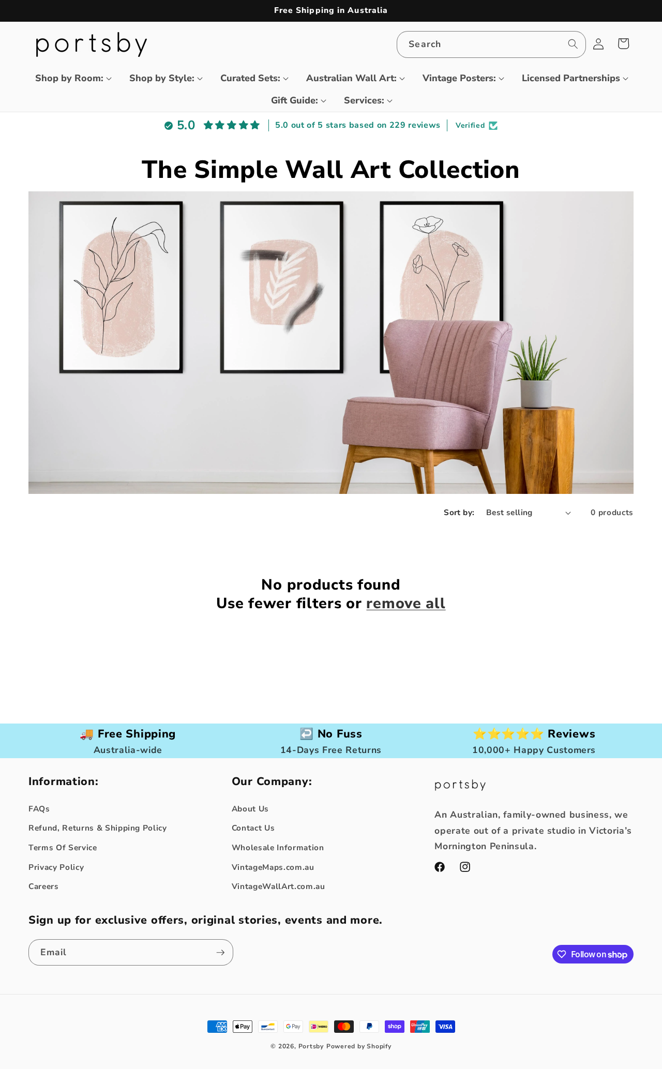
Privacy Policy (56, 867)
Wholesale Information (278, 847)
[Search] (572, 44)
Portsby (311, 1046)
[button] (69, 78)
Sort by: (459, 512)
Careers (43, 886)
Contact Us (253, 827)
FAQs (39, 808)
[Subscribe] (220, 952)
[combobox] (491, 44)
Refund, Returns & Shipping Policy (97, 827)
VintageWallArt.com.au (278, 886)
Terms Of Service (62, 847)
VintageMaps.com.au (273, 867)
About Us (250, 808)
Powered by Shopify (359, 1046)
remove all (405, 603)
